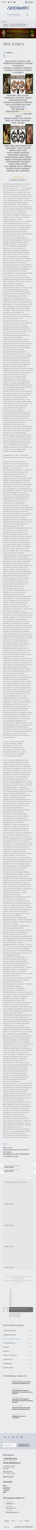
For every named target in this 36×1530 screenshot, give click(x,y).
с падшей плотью (10, 1156)
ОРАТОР (8, 104)
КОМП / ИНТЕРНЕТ (10, 1355)
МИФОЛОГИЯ (20, 109)
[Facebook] (9, 1437)
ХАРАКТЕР (28, 157)
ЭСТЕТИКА (25, 95)
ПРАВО (17, 164)
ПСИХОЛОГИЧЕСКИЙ (15, 100)
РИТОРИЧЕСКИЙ (27, 102)
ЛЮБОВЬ (11, 164)
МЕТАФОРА (10, 168)
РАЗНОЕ (6, 1347)
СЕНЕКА (21, 157)
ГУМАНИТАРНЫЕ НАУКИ (12, 1339)
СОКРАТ (19, 150)
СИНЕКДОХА (10, 171)
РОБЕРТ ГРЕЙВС (9, 145)
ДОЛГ (5, 1492)
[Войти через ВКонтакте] (10, 1292)
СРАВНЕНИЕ (12, 166)
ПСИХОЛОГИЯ (19, 97)
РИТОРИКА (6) (17, 68)
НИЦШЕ (14, 122)
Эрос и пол (7, 1147)
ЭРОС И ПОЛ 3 (9, 1167)
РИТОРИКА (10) (20, 63)
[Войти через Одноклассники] (10, 1304)
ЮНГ (12, 120)
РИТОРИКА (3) (19, 70)
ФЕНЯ (28, 104)
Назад (5, 22)
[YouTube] (21, 1437)
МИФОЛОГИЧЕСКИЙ (12, 111)
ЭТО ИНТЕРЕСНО (9, 1343)
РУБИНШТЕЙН (25, 120)
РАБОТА (6, 1351)
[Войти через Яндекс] (10, 1298)
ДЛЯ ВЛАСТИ (7, 1359)
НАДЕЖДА (6, 1488)
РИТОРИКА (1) (19, 72)
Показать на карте (8, 1476)
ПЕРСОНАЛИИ (8, 1368)
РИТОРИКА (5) (27, 68)
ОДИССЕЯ (20, 148)
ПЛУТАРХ (27, 148)
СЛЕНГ (24, 104)
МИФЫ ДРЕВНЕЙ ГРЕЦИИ (23, 145)
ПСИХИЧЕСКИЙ (16, 159)
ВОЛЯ (25, 113)
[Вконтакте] (5, 1437)
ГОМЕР (8, 148)
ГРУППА (9, 152)
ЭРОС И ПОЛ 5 (9, 1171)
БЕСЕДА (8, 61)
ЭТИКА (18, 95)
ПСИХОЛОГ (15, 118)
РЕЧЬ (22, 107)
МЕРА (30, 113)
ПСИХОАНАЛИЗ (9, 97)
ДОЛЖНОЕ (24, 164)
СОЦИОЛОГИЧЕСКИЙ (11, 157)
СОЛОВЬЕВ (20, 122)
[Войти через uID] (10, 1289)
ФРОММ (17, 120)
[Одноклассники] (17, 1437)
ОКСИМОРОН (25, 168)
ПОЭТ (21, 118)
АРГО (18, 107)
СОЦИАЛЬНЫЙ (23, 155)
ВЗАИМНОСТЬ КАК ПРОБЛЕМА (16, 1154)
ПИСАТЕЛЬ (27, 118)
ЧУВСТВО (18, 116)
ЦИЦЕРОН (12, 150)
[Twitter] (13, 1437)
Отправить (14, 1315)
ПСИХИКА (28, 97)
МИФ (13, 109)
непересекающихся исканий (15, 1149)
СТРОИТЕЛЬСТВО (9, 1331)
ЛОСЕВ (24, 150)
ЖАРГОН (13, 107)
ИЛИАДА (13, 148)
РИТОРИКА (6, 102)
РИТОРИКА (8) (19, 65)
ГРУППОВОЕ (16, 152)
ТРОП (6, 166)
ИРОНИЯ (17, 168)
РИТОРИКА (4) (9, 70)
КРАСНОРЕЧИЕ (16, 102)
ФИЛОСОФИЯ (11, 95)
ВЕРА (5, 1486)
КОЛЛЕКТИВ (25, 152)
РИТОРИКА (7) (7, 68)
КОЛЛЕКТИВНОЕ (13, 155)
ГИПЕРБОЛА (27, 166)
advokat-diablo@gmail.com (12, 1462)
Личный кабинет (14, 14)
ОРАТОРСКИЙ (16, 104)
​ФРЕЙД (8, 120)
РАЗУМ (25, 100)
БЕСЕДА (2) (22, 61)
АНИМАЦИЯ (7, 1363)
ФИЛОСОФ (7, 118)
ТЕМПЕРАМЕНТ (25, 171)
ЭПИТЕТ (20, 166)
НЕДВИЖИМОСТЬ (9, 1335)
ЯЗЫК (17, 171)
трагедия (7, 1152)
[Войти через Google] (10, 1301)
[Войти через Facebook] (10, 1295)
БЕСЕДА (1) (14, 61)
